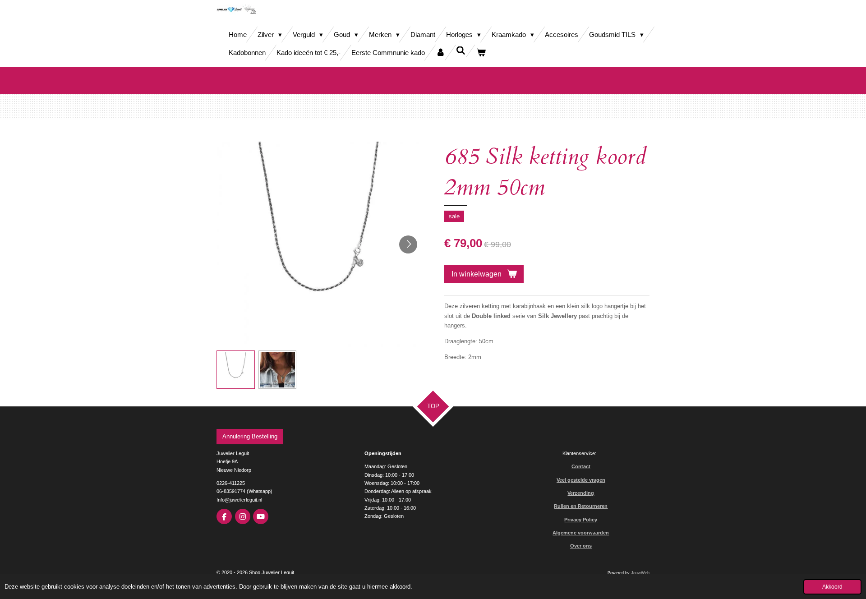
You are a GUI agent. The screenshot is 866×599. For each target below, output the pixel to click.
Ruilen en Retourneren (581, 506)
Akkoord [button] (832, 587)
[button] (235, 369)
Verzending (580, 493)
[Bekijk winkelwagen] (481, 52)
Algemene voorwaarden (581, 532)
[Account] (440, 52)
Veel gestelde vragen (581, 480)
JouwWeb (640, 573)
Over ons (581, 545)
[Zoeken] (461, 51)
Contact (580, 466)
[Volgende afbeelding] (408, 244)
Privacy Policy (580, 519)
